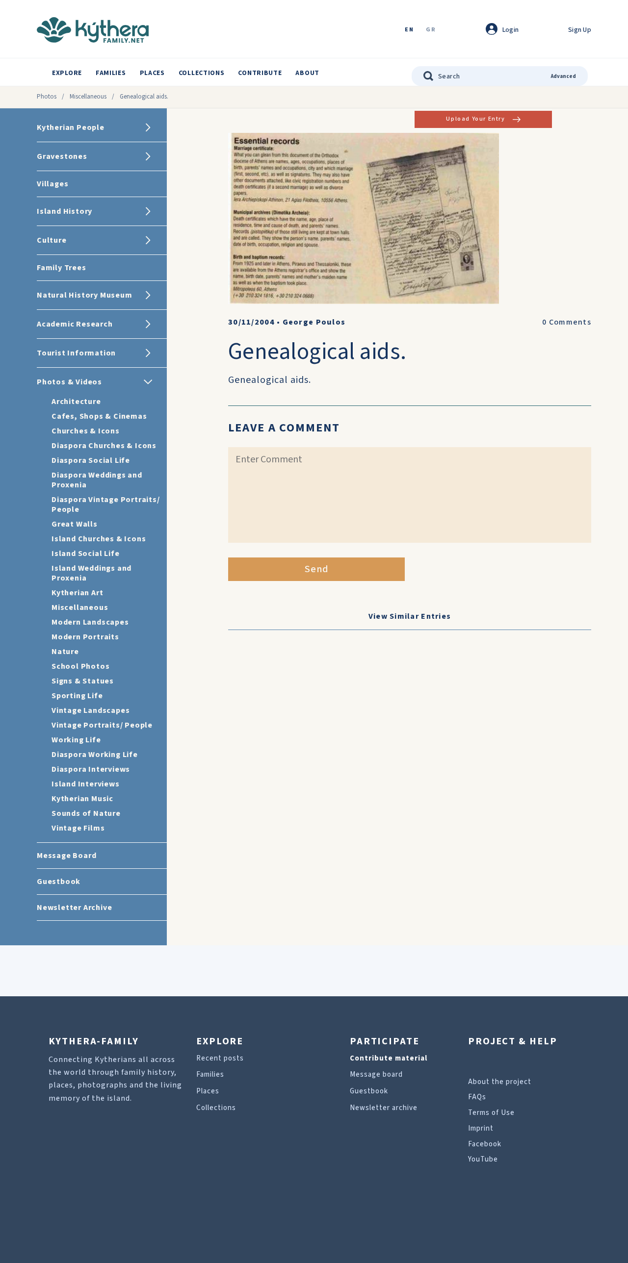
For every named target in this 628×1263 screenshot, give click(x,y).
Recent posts (220, 1058)
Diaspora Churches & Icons (104, 445)
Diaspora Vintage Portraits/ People (106, 504)
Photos (46, 96)
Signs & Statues (83, 681)
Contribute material (388, 1058)
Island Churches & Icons (99, 538)
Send (317, 569)
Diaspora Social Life (91, 460)
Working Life (76, 739)
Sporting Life (77, 695)
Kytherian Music (82, 798)
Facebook (484, 1144)
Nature (65, 651)
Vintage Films (78, 828)
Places (152, 73)
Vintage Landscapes (91, 710)
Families (111, 73)
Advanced (563, 76)
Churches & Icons (86, 431)
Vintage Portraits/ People (102, 725)
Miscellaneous (88, 96)
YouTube (483, 1159)
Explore (67, 73)
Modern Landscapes (90, 622)
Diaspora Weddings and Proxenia (97, 480)
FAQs (477, 1097)
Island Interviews (86, 784)
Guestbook (369, 1091)
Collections (202, 73)
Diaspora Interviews (91, 769)
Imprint (481, 1128)
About (307, 73)
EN (409, 30)
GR (431, 30)
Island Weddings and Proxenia (91, 573)
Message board (376, 1074)
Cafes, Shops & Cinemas (99, 416)
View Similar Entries (409, 616)
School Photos (80, 666)
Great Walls (75, 524)
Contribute (260, 73)
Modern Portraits (85, 637)
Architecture (76, 401)
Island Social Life (85, 553)
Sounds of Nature (86, 813)
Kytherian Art (77, 592)
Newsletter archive (384, 1108)
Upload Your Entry (475, 119)
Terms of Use (491, 1113)
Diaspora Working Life (95, 754)
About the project (499, 1082)
